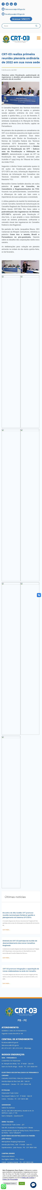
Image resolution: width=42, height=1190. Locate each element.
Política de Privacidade (10, 1179)
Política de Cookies (28, 1177)
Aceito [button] (22, 1183)
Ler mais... (6, 929)
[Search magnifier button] (36, 26)
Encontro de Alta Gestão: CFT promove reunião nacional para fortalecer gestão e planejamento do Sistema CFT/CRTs (19, 915)
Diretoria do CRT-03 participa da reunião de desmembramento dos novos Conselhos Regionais (20, 943)
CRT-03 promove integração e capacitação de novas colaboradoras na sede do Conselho (21, 970)
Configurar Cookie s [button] (10, 1183)
